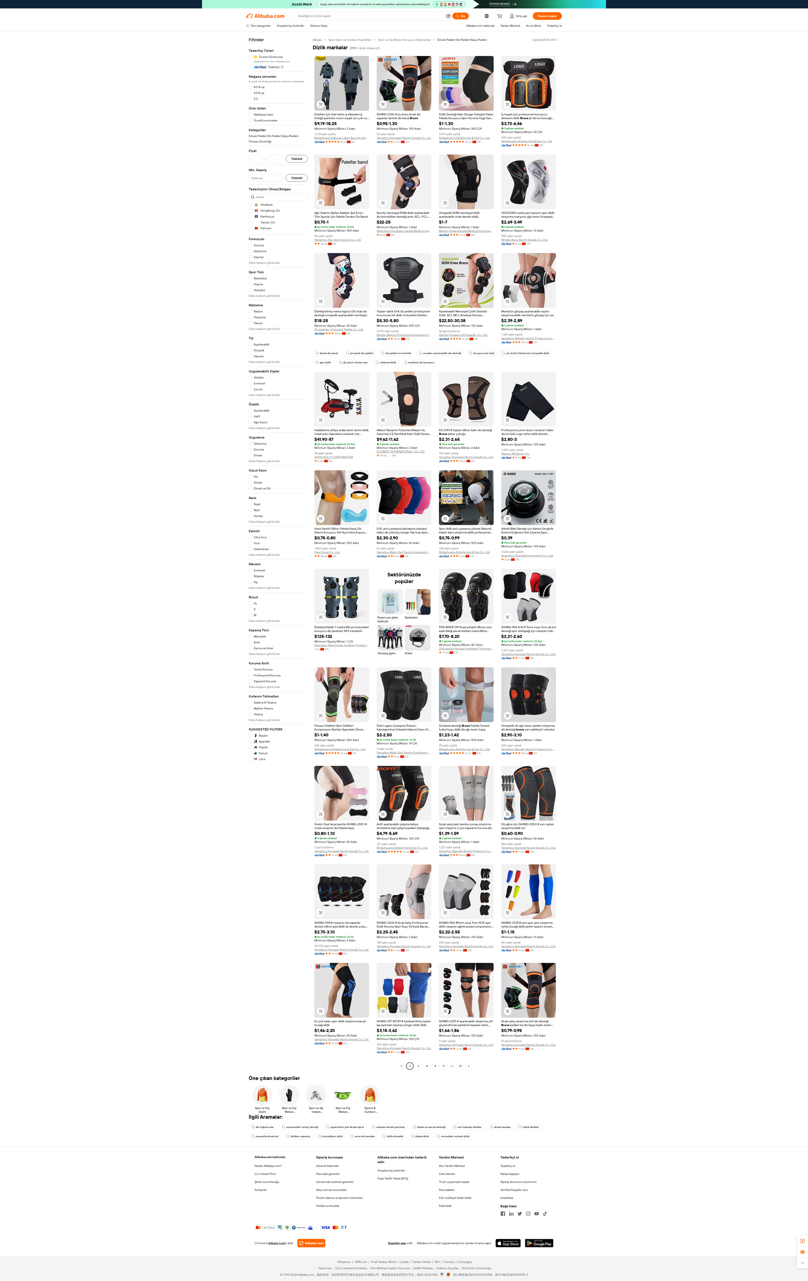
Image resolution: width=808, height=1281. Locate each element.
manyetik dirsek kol (267, 1136)
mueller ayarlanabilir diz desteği (442, 353)
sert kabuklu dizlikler (470, 1127)
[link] (802, 1241)
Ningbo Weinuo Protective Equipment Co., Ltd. (404, 335)
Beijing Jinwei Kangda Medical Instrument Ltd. (466, 231)
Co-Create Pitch (265, 1174)
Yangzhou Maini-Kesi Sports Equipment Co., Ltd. (404, 552)
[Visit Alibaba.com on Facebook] (502, 1213)
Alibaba (317, 39)
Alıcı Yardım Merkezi (452, 1166)
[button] (448, 16)
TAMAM (296, 159)
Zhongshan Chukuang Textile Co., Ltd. (338, 329)
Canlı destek (447, 1174)
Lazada (404, 1262)
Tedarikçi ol (507, 1166)
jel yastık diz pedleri (361, 353)
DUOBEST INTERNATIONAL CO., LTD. (401, 451)
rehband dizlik (388, 362)
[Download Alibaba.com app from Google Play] (539, 1243)
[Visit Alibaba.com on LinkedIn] (511, 1213)
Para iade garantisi (328, 1174)
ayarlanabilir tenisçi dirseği (302, 1127)
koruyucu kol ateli (483, 353)
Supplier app (397, 1243)
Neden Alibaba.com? (268, 1166)
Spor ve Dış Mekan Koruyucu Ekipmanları (404, 39)
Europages (465, 1262)
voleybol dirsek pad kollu (390, 1127)
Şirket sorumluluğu (267, 1182)
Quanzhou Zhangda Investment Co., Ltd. (527, 555)
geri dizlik (325, 362)
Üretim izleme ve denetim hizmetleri (339, 1198)
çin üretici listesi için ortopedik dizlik (527, 353)
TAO (437, 1262)
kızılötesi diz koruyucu (421, 362)
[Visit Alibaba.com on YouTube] (536, 1213)
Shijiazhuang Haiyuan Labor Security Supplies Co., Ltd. (341, 138)
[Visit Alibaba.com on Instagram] (528, 1213)
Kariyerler (261, 1190)
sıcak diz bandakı (365, 1136)
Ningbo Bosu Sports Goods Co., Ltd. (524, 239)
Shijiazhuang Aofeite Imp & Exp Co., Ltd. (464, 138)
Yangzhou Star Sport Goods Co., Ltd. (337, 239)
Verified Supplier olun (514, 1190)
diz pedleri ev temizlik (398, 353)
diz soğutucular (265, 1127)
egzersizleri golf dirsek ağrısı (347, 1127)
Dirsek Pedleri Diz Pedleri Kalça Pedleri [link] (462, 39)
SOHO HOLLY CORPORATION (333, 457)
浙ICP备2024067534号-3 (511, 1274)
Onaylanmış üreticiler (391, 1170)
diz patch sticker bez (355, 362)
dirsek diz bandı (329, 353)
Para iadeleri (447, 1190)
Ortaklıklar (506, 1198)
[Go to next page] (469, 1066)
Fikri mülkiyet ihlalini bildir (455, 1198)
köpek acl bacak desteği (431, 1127)
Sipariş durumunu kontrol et (518, 1182)
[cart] (500, 16)
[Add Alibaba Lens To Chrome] (311, 1243)
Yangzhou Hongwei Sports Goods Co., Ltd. (404, 138)
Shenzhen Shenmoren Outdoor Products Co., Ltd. (341, 645)
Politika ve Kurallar (327, 1206)
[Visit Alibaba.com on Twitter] (519, 1213)
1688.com (360, 1262)
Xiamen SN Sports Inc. (515, 453)
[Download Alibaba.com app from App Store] (508, 1243)
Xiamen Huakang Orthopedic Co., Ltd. (463, 335)
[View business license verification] (442, 1275)
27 (460, 1066)
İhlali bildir (445, 1206)
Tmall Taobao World (383, 1262)
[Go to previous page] (401, 1066)
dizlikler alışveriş (300, 1136)
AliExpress (344, 1262)
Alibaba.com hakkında (270, 1157)
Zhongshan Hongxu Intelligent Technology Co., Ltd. (466, 648)
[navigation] (278, 553)
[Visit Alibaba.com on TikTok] (545, 1213)
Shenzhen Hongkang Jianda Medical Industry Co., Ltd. (404, 231)
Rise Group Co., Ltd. (327, 552)
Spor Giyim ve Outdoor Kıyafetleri (350, 39)
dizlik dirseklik (395, 1136)
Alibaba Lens (277, 1243)
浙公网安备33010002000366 (472, 1274)
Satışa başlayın (509, 1174)
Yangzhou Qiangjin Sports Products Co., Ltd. (528, 338)
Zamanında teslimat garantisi (334, 1182)
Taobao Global (421, 1262)
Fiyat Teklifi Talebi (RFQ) (392, 1178)
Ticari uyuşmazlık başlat (454, 1182)
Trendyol (448, 1262)
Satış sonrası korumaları (331, 1190)
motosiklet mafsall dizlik (455, 1136)
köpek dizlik (422, 1136)
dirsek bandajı (502, 1127)
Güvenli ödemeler (327, 1166)
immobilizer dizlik (332, 1136)
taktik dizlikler (531, 1127)
